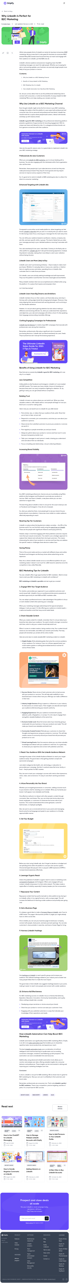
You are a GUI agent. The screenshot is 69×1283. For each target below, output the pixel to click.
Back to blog (8, 11)
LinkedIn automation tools (33, 1049)
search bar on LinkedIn (58, 527)
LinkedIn (45, 1095)
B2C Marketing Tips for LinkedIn (31, 85)
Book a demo (29, 1223)
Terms (45, 1279)
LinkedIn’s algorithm (30, 231)
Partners (17, 1254)
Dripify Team (6, 24)
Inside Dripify (36, 1095)
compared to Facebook (26, 882)
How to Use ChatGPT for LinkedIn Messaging (11, 1137)
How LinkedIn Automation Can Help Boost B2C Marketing (39, 89)
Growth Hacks (25, 1095)
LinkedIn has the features (27, 325)
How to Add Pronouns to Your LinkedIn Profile (57, 1136)
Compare (62, 1235)
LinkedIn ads (34, 251)
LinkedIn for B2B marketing (36, 160)
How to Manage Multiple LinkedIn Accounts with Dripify (34, 1137)
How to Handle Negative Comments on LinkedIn (11, 1171)
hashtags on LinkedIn (28, 975)
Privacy (39, 1279)
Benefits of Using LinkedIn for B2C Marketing (35, 81)
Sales (52, 1095)
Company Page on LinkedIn (49, 912)
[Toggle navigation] (64, 3)
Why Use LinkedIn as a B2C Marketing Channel (36, 77)
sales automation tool (36, 1043)
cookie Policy (52, 1279)
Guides (14, 1131)
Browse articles (60, 1107)
